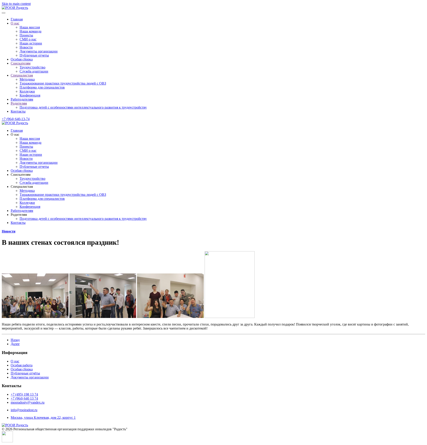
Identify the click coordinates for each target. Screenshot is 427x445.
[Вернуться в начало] (15, 8)
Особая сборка (22, 59)
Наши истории (31, 43)
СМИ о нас (28, 39)
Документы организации (39, 51)
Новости (26, 47)
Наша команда (30, 31)
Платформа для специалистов (42, 87)
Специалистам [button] (22, 186)
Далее (15, 344)
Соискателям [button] (20, 174)
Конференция (30, 95)
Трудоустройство (32, 67)
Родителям (19, 103)
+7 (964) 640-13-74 (16, 119)
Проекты (26, 35)
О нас (15, 23)
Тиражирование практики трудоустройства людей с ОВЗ (63, 83)
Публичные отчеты (34, 55)
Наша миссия (30, 27)
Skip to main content (16, 4)
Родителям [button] (19, 214)
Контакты (18, 111)
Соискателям (20, 63)
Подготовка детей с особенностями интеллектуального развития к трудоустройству (83, 107)
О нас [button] (15, 134)
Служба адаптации (34, 71)
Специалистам (22, 75)
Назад (15, 340)
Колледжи (27, 91)
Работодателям (22, 99)
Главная (17, 19)
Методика (27, 79)
